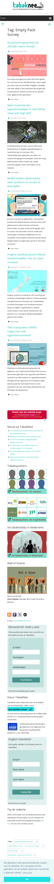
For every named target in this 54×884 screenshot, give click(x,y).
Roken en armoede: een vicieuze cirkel (25, 436)
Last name (18, 779)
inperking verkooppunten (21, 855)
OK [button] (27, 879)
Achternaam (19, 667)
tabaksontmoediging (26, 841)
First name (18, 769)
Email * (16, 759)
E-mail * (17, 647)
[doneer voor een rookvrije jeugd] (27, 421)
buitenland (15, 851)
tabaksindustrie (17, 846)
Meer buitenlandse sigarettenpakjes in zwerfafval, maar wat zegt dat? (26, 109)
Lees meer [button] (27, 873)
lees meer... (15, 99)
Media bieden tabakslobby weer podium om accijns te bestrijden (23, 182)
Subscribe (26, 792)
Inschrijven (26, 680)
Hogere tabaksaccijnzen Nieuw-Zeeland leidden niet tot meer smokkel (26, 258)
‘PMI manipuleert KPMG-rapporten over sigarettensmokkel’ (22, 331)
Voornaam (18, 657)
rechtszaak (36, 846)
